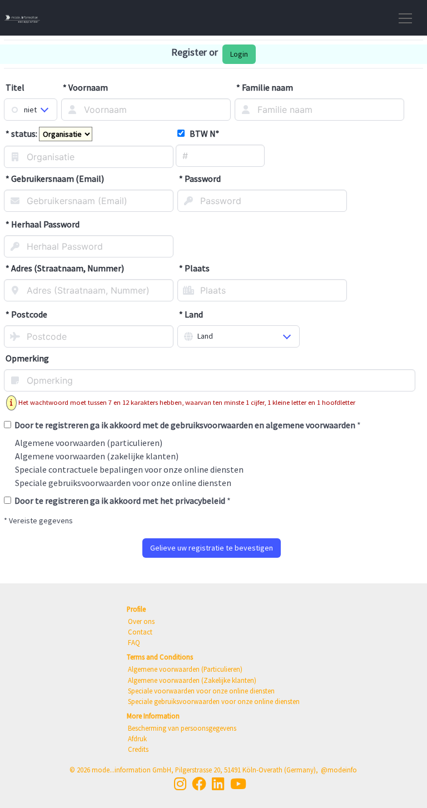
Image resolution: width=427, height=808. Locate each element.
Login (239, 54)
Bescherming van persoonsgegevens (182, 727)
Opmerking (27, 358)
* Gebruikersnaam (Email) (55, 178)
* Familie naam (264, 87)
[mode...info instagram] (180, 784)
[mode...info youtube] (238, 784)
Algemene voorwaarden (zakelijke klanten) (96, 456)
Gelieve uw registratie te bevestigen (211, 548)
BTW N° (202, 133)
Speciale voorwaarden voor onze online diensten (201, 690)
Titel (15, 87)
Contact (140, 631)
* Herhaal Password (43, 224)
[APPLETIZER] (22, 18)
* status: (22, 133)
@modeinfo (339, 769)
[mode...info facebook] (199, 784)
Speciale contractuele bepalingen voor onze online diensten (129, 469)
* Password (200, 178)
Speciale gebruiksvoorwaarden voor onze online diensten (123, 482)
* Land (191, 314)
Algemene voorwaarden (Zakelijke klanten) (192, 680)
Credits (138, 749)
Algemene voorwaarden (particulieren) (88, 442)
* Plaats (194, 268)
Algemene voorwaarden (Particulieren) (185, 669)
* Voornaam (85, 87)
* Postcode (26, 314)
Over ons (141, 621)
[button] (403, 17)
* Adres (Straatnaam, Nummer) (65, 268)
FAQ (134, 642)
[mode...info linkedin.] (218, 784)
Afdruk (137, 738)
